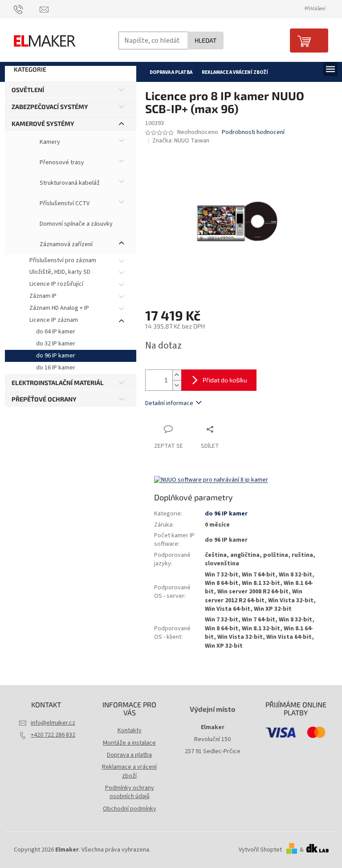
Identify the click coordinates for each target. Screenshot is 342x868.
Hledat (205, 40)
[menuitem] (171, 72)
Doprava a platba (129, 754)
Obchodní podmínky (129, 808)
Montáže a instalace (129, 742)
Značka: (180, 140)
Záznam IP (43, 296)
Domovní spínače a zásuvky (75, 223)
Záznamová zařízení (65, 244)
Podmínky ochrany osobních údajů (129, 792)
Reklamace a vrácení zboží (129, 771)
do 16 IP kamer (55, 367)
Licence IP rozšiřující (56, 284)
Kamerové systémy (43, 123)
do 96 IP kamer (55, 355)
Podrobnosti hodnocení (253, 132)
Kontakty (130, 730)
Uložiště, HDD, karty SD (59, 272)
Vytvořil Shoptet (260, 849)
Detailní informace (169, 403)
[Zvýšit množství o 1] (176, 375)
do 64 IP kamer (55, 331)
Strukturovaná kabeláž (69, 182)
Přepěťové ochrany (44, 399)
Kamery (49, 142)
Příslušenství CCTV (64, 203)
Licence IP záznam (53, 320)
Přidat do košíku (225, 380)
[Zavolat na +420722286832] (27, 9)
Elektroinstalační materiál (58, 382)
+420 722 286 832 (53, 734)
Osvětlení (28, 89)
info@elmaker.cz (53, 722)
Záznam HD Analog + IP (59, 308)
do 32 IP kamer (55, 343)
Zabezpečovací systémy (50, 106)
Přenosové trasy (61, 162)
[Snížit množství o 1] (176, 385)
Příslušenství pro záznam (62, 260)
